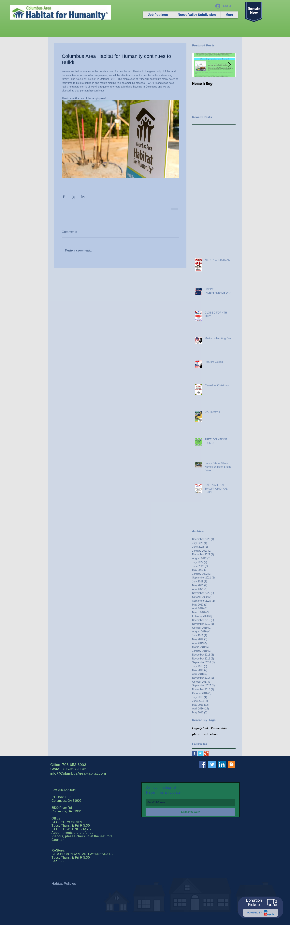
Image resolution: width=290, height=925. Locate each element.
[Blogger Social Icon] (231, 764)
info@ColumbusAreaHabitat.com (78, 773)
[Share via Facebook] (63, 197)
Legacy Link (200, 728)
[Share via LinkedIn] (83, 197)
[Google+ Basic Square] (206, 753)
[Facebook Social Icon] (202, 764)
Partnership (219, 728)
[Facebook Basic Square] (194, 753)
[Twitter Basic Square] (200, 753)
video (214, 734)
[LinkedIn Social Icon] (222, 764)
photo (196, 734)
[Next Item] (229, 65)
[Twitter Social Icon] (212, 764)
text (205, 734)
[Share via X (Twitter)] (73, 197)
